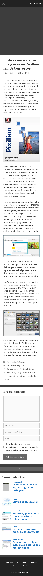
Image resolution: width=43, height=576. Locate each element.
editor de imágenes (15, 365)
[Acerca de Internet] (3, 3)
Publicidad (33, 562)
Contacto (26, 566)
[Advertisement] (21, 29)
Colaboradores (21, 562)
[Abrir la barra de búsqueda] (30, 3)
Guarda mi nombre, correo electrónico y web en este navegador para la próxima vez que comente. (22, 447)
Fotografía (11, 362)
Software (21, 362)
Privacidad (17, 566)
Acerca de (9, 562)
